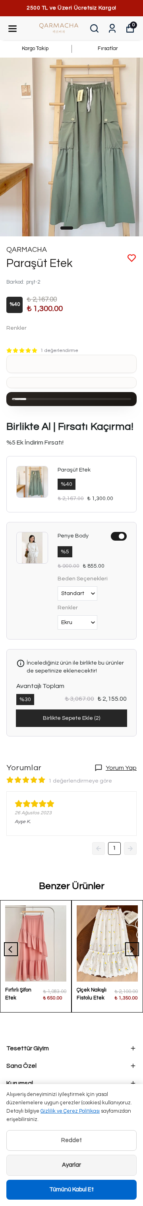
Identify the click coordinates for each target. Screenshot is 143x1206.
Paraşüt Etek (74, 470)
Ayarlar (71, 1165)
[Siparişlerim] (112, 28)
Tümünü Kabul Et (71, 1189)
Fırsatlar (108, 48)
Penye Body (73, 536)
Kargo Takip (35, 48)
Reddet (71, 1140)
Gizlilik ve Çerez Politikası (70, 1111)
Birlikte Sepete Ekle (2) (71, 718)
